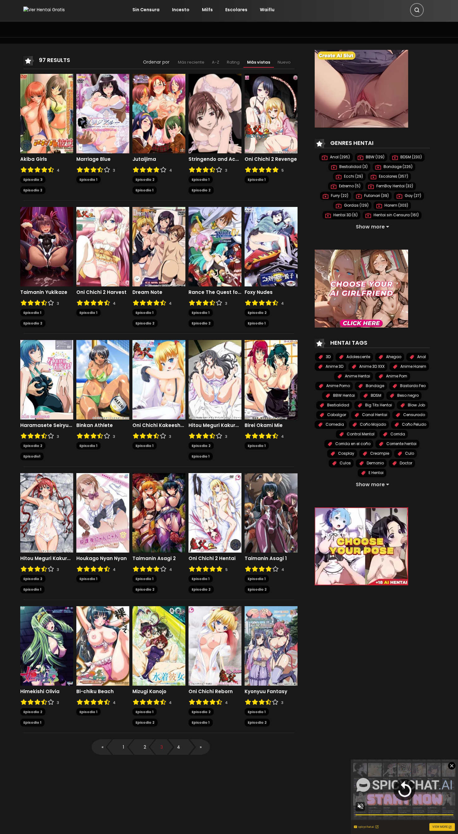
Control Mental (360, 434)
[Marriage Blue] (102, 113)
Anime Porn (396, 376)
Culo (409, 453)
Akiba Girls (33, 159)
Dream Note (147, 292)
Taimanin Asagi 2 (154, 558)
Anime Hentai (357, 376)
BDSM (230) (410, 157)
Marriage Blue (93, 159)
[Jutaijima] (158, 113)
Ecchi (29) (353, 176)
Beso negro (407, 395)
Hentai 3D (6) (345, 215)
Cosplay (345, 453)
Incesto (180, 10)
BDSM (375, 395)
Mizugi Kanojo (149, 691)
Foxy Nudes (259, 292)
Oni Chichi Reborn (210, 691)
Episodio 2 (32, 190)
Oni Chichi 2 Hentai (212, 558)
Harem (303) (396, 205)
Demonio (375, 463)
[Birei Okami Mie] (271, 379)
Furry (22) (339, 195)
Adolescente (358, 356)
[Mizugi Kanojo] (158, 645)
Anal (421, 356)
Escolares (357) (393, 176)
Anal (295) (339, 157)
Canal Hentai (374, 414)
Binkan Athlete (94, 425)
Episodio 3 (32, 179)
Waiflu (267, 10)
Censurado (413, 414)
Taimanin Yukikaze (43, 292)
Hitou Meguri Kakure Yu (214, 425)
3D (328, 356)
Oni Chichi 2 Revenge (271, 159)
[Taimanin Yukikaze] (46, 246)
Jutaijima (144, 159)
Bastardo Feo (412, 385)
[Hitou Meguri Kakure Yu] (214, 379)
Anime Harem (412, 366)
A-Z (215, 62)
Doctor (405, 463)
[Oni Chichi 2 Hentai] (214, 512)
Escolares (236, 10)
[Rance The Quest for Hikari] (214, 246)
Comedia (334, 424)
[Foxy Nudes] (271, 246)
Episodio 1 (88, 179)
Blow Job (416, 405)
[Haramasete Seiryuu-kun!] (46, 379)
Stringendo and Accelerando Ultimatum (214, 159)
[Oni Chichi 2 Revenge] (271, 113)
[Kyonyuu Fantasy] (271, 645)
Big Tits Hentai (378, 405)
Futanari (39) (376, 195)
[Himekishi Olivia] (46, 645)
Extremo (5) (349, 186)
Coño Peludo (413, 424)
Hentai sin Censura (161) (396, 215)
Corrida (397, 434)
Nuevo (284, 62)
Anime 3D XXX (371, 366)
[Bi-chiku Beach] (102, 645)
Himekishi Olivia (40, 691)
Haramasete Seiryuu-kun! (46, 425)
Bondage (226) (398, 166)
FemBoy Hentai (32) (394, 186)
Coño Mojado (372, 424)
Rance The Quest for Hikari (214, 292)
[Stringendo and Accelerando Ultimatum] (214, 113)
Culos (345, 463)
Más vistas (258, 62)
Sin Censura (146, 10)
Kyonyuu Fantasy (266, 691)
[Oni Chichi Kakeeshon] (158, 379)
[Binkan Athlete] (102, 379)
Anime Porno (337, 385)
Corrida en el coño (352, 443)
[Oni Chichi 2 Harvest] (102, 246)
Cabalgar (336, 414)
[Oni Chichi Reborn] (214, 645)
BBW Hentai (343, 395)
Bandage (374, 385)
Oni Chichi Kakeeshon (158, 425)
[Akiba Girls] (46, 113)
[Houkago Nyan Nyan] (102, 512)
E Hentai (376, 472)
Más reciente (191, 62)
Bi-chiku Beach (95, 691)
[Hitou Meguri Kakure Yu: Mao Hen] (46, 512)
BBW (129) (374, 157)
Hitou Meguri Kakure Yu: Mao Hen (46, 558)
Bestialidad (337, 405)
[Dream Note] (158, 246)
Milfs (207, 10)
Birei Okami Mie (264, 425)
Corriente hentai (401, 443)
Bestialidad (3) (353, 166)
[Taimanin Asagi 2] (158, 512)
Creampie (379, 453)
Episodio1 (32, 456)
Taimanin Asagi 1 (266, 558)
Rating (233, 62)
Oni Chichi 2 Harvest (101, 292)
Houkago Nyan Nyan (101, 558)
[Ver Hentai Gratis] (44, 10)
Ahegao (393, 356)
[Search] (417, 10)
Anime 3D (334, 366)
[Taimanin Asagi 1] (271, 512)
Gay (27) (412, 195)
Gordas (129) (356, 205)
